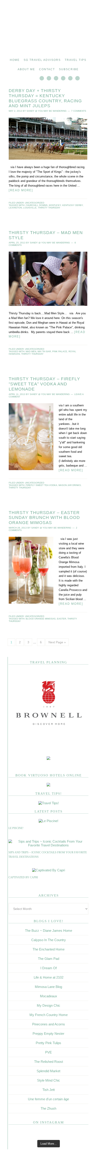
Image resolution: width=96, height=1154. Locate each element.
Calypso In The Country (48, 940)
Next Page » (57, 642)
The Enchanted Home (49, 949)
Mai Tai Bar (44, 351)
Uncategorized (34, 203)
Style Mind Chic (48, 1080)
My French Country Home (48, 1015)
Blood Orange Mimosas (41, 618)
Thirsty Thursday (49, 207)
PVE (48, 1052)
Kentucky (55, 205)
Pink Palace (59, 351)
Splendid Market (48, 1071)
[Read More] (21, 190)
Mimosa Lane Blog (48, 987)
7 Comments (78, 111)
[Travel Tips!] (48, 803)
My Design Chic (48, 1005)
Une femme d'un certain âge (48, 1099)
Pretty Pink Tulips (48, 1043)
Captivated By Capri (23, 877)
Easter (61, 618)
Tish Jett (48, 1090)
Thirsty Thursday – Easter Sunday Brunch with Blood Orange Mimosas (44, 517)
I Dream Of (48, 968)
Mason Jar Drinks (69, 485)
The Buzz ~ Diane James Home (48, 930)
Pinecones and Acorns (48, 1024)
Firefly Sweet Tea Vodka (41, 485)
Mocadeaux (48, 996)
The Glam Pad (48, 959)
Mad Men (31, 351)
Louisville (30, 207)
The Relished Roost (48, 1061)
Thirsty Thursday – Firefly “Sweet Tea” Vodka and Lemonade (44, 383)
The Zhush (48, 1108)
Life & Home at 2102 (48, 977)
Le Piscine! (15, 828)
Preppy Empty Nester (48, 1033)
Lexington (15, 207)
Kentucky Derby (72, 205)
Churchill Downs (37, 205)
